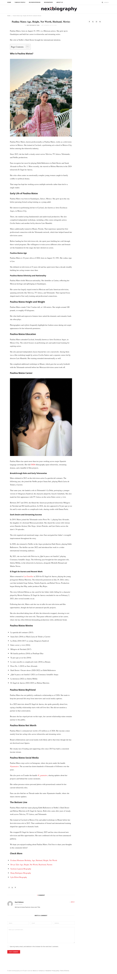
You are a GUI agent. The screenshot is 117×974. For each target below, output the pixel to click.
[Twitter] (12, 887)
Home (9, 2)
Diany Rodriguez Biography (20, 873)
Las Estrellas (28, 576)
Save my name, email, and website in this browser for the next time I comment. (34, 946)
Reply (73, 902)
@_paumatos (42, 775)
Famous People (20, 2)
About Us (59, 2)
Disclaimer (48, 970)
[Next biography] (58, 9)
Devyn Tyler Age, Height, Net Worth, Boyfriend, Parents (31, 864)
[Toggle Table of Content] (26, 46)
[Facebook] (9, 887)
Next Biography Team (33, 25)
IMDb (33, 464)
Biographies (48, 2)
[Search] (102, 2)
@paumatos (14, 766)
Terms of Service (64, 970)
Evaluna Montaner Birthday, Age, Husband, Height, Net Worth (33, 860)
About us (35, 970)
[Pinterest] (15, 887)
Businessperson (34, 2)
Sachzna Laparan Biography (20, 868)
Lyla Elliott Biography (18, 877)
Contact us (42, 970)
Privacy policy (55, 970)
